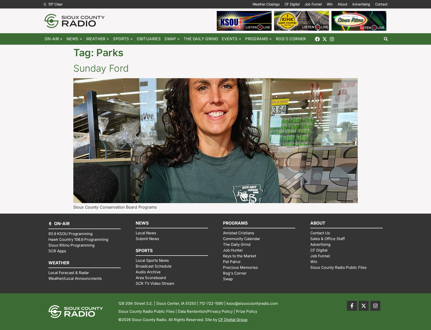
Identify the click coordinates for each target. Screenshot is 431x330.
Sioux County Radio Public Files (146, 311)
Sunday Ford (101, 68)
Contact (381, 4)
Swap (170, 38)
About (342, 4)
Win (330, 4)
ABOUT (317, 223)
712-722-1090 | (212, 303)
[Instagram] (331, 39)
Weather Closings (266, 4)
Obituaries (149, 38)
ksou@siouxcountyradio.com (252, 303)
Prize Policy (246, 311)
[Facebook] (317, 39)
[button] (385, 39)
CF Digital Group (232, 319)
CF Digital (292, 4)
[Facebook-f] (352, 306)
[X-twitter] (324, 39)
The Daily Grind (201, 38)
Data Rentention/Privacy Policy (205, 311)
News (73, 38)
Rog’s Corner (291, 38)
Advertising (361, 4)
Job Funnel (313, 4)
